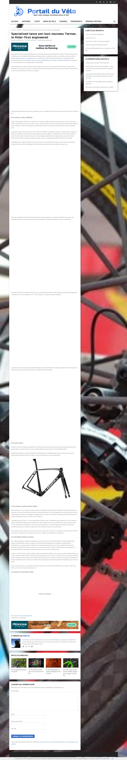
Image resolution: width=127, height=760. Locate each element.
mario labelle (89, 74)
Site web (13, 728)
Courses (63, 21)
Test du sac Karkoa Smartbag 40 (95, 34)
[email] (32, 646)
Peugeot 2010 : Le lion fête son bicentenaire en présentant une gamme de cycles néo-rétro (100, 76)
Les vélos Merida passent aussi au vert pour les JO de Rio (36, 671)
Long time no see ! (91, 38)
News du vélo (49, 21)
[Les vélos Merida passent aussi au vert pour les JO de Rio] (36, 662)
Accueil (15, 21)
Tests (37, 21)
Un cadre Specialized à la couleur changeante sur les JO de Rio (53, 671)
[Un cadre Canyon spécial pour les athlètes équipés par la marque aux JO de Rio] (70, 662)
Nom (13, 714)
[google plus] (29, 646)
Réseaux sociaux (94, 21)
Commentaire (15, 691)
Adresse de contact (17, 721)
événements (76, 21)
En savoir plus (105, 758)
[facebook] (26, 646)
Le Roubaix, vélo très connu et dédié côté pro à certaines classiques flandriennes (47, 60)
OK (112, 758)
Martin (34, 40)
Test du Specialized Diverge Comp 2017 (97, 45)
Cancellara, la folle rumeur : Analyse (103, 87)
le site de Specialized (26, 616)
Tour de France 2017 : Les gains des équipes (98, 41)
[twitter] (23, 646)
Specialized (48, 40)
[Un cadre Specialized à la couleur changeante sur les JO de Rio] (53, 662)
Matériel (26, 21)
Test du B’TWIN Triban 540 (101, 63)
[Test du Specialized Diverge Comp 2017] (18, 662)
